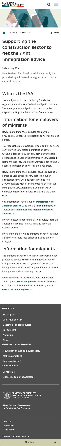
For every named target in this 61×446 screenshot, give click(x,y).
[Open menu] (56, 5)
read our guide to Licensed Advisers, (37, 281)
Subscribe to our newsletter (18, 376)
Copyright (8, 425)
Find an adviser (11, 361)
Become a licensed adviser (17, 324)
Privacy (7, 421)
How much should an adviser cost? (21, 350)
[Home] (4, 32)
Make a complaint (12, 356)
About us (14, 32)
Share (56, 33)
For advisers (9, 329)
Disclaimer (8, 429)
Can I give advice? (12, 319)
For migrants (10, 314)
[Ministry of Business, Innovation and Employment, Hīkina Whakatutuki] (22, 395)
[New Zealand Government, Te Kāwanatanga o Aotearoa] (22, 407)
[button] (49, 5)
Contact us (9, 371)
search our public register (16, 289)
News (24, 32)
